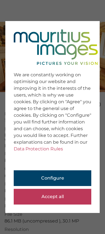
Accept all (52, 196)
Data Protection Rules (38, 149)
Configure (52, 178)
